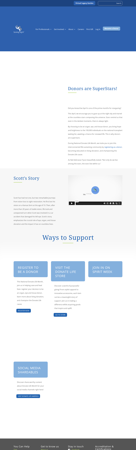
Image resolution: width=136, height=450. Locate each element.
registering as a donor (113, 147)
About (70, 29)
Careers (81, 29)
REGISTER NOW (23, 311)
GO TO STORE (60, 315)
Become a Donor (111, 28)
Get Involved (59, 29)
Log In (98, 29)
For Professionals (43, 29)
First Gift (89, 29)
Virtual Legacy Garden (84, 3)
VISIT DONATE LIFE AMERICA (28, 396)
